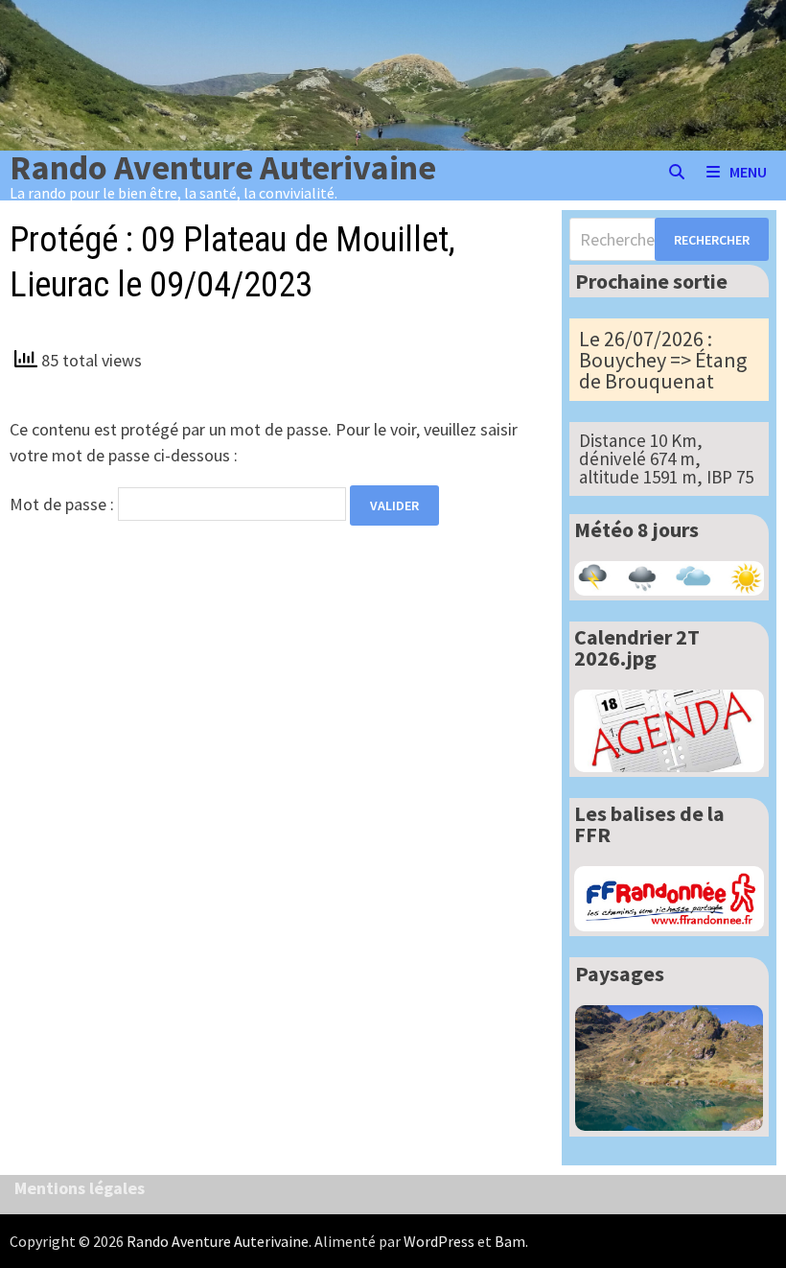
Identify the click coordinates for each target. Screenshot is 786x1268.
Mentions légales (79, 1188)
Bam (510, 1241)
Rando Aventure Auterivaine (223, 167)
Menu (748, 171)
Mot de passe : (64, 504)
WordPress (439, 1241)
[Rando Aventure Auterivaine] (393, 73)
